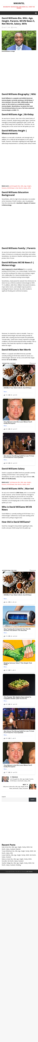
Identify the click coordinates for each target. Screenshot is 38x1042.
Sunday (15, 27)
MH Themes (30, 871)
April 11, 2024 (6, 27)
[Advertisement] (19, 73)
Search (4, 796)
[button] (36, 13)
